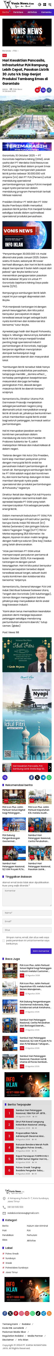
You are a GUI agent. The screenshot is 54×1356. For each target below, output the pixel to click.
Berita (5, 1225)
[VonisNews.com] (18, 4)
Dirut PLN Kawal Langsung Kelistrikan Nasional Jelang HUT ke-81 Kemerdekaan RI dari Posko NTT (30, 1123)
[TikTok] (38, 1313)
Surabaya (10, 1258)
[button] (39, 4)
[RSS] (49, 1313)
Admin (5, 89)
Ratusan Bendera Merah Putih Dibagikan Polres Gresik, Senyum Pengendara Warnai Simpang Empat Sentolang (32, 1146)
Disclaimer (8, 1339)
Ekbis (4, 1239)
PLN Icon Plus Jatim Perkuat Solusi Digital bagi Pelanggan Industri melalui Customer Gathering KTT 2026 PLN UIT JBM (14, 810)
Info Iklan (23, 1339)
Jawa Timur (12, 1272)
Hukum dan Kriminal (37, 1225)
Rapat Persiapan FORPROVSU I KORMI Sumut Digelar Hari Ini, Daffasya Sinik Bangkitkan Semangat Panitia (32, 1158)
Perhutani (32, 1235)
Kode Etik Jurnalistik (13, 1328)
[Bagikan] (49, 90)
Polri (4, 1230)
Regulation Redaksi (12, 1335)
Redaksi (26, 1324)
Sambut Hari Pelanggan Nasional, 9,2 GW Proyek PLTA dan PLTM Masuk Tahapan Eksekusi (13, 866)
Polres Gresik (12, 1253)
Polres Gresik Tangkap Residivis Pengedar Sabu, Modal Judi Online (29, 1169)
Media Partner (35, 1335)
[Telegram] (43, 777)
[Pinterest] (16, 1313)
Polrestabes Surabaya (17, 1267)
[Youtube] (27, 1313)
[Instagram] (21, 1313)
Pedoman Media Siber (14, 1331)
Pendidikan (8, 1235)
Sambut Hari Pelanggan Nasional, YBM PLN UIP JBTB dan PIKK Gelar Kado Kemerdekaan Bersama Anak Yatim (32, 1112)
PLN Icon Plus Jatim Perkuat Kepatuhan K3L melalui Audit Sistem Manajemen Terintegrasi (38, 810)
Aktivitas (31, 1240)
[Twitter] (37, 777)
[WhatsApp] (49, 777)
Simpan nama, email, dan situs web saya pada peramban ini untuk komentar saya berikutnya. (27, 940)
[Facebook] (31, 777)
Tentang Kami (10, 1324)
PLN (4, 55)
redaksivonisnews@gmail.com (23, 1213)
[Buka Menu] (44, 4)
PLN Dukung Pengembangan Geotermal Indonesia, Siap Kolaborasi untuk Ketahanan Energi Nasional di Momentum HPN (12, 838)
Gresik (9, 1263)
